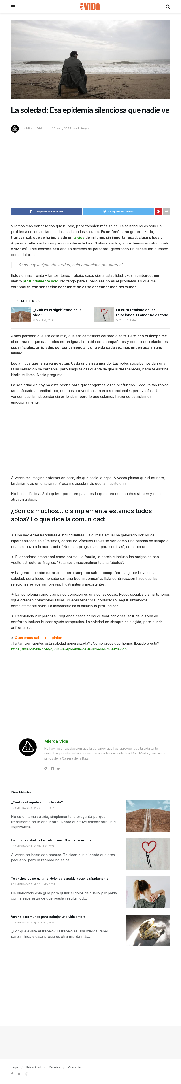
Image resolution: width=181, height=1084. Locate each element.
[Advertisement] (90, 172)
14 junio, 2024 (45, 922)
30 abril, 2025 (61, 128)
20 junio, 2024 (45, 884)
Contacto (74, 1067)
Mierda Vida (35, 128)
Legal (15, 1067)
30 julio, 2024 (44, 320)
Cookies (54, 1067)
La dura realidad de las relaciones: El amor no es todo (51, 840)
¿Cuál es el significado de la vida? (37, 802)
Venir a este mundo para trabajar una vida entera (48, 917)
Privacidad (33, 1067)
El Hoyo (83, 128)
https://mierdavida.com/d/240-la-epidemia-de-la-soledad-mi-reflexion (69, 649)
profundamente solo (40, 281)
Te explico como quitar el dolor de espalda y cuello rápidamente (59, 878)
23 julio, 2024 (127, 320)
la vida (79, 237)
